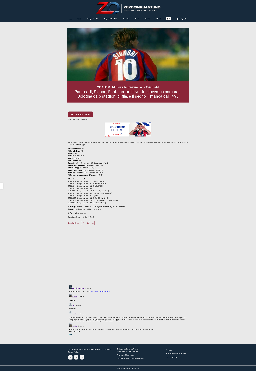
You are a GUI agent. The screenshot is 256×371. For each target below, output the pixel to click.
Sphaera (136, 368)
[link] (128, 8)
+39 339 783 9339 (172, 357)
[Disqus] (128, 258)
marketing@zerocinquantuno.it (176, 354)
